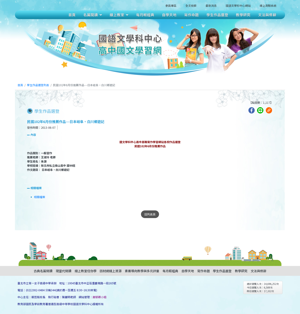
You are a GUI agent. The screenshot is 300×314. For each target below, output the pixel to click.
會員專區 (170, 5)
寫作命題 (191, 14)
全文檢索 (191, 5)
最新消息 (211, 5)
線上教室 (117, 14)
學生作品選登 (217, 14)
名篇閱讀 (90, 14)
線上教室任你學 (86, 271)
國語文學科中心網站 (238, 5)
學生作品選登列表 (38, 85)
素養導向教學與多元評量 (142, 271)
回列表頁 (150, 214)
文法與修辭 (267, 14)
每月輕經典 (145, 14)
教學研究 (243, 14)
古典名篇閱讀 (43, 271)
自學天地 (169, 14)
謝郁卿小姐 (99, 297)
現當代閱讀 (63, 271)
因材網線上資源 (111, 271)
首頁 (72, 14)
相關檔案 (39, 197)
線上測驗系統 (268, 5)
